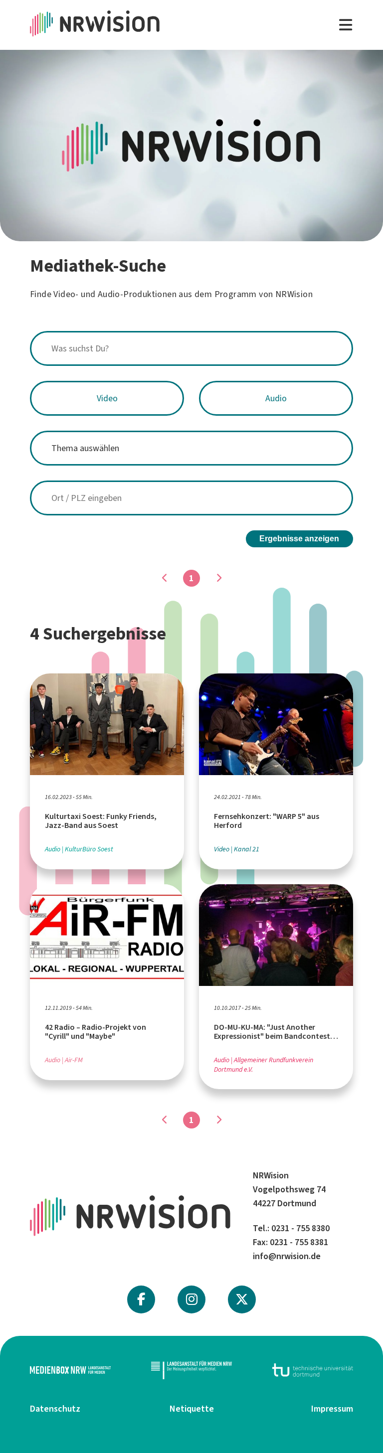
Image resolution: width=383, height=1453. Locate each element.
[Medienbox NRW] (70, 1370)
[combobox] (191, 348)
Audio (276, 398)
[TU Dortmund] (312, 1370)
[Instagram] (191, 1299)
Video (107, 398)
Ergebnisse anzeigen (299, 538)
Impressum (332, 1409)
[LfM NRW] (191, 1370)
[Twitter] (241, 1299)
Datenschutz (55, 1409)
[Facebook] (141, 1299)
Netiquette (192, 1409)
